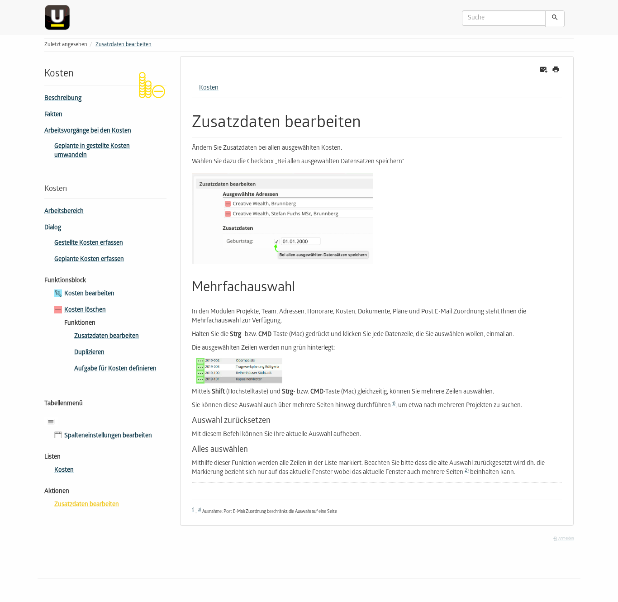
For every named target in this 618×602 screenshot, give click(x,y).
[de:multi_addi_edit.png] (282, 219)
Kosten (64, 470)
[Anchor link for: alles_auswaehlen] (252, 448)
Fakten (53, 115)
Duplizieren (89, 353)
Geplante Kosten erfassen (89, 260)
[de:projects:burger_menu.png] (53, 421)
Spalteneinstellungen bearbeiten (108, 436)
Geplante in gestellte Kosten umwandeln (92, 151)
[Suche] (555, 18)
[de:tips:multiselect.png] (377, 371)
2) (467, 471)
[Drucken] (556, 70)
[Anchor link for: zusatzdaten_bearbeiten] (369, 120)
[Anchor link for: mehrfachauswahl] (302, 285)
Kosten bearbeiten (89, 294)
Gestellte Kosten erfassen (88, 243)
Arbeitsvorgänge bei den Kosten (87, 131)
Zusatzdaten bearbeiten (123, 45)
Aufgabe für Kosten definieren (115, 369)
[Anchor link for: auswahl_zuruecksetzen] (275, 419)
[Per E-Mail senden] (543, 70)
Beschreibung (62, 99)
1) (393, 404)
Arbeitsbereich (64, 212)
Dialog (52, 228)
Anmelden (565, 539)
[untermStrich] (61, 17)
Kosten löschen (85, 310)
